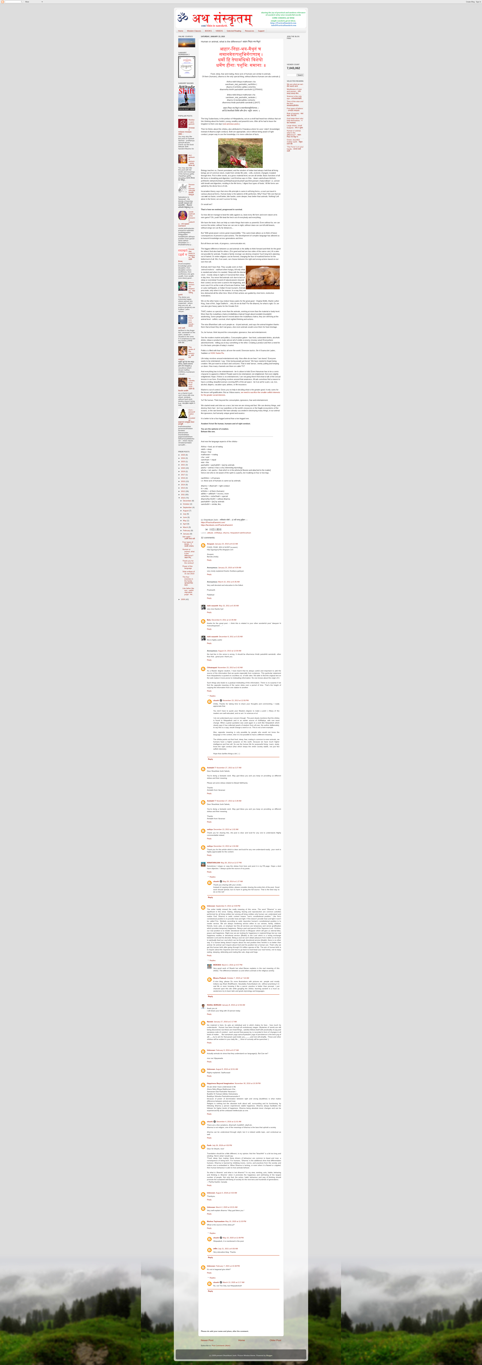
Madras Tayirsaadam (216, 1221)
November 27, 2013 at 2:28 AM (229, 801)
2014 (183, 485)
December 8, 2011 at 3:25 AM (231, 637)
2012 (183, 491)
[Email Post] (206, 529)
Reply (209, 560)
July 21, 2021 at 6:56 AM (228, 1249)
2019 (183, 471)
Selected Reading (234, 31)
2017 (183, 475)
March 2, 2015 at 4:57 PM (232, 965)
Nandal (210, 1022)
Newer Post (207, 1340)
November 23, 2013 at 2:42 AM (230, 667)
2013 (183, 488)
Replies (213, 696)
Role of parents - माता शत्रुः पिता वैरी (295, 115)
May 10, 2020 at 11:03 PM (235, 1221)
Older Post (275, 1340)
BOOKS (208, 31)
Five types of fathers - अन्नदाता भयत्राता (295, 109)
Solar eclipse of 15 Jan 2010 (189, 572)
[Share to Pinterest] (220, 529)
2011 (183, 495)
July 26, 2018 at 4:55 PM (222, 1145)
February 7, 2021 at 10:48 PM (228, 1266)
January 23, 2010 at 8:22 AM (226, 544)
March (186, 527)
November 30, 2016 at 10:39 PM (248, 1083)
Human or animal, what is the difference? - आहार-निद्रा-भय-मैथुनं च (294, 134)
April (185, 524)
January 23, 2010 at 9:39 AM (229, 568)
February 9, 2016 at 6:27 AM (227, 1050)
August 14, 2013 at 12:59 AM (229, 651)
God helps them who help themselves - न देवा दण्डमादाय (295, 121)
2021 (183, 465)
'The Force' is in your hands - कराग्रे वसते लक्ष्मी (295, 149)
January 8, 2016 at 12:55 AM (233, 1005)
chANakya (218, 533)
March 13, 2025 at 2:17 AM (233, 1282)
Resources (249, 31)
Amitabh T (211, 768)
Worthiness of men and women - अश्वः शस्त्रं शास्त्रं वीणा (294, 91)
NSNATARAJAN (213, 863)
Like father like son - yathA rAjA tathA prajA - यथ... (188, 591)
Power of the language (188, 567)
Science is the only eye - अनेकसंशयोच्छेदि (294, 97)
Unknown (211, 906)
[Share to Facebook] (218, 529)
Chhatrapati (212, 667)
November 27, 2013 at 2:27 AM (229, 768)
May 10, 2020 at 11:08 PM (233, 1238)
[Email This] (210, 529)
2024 (183, 458)
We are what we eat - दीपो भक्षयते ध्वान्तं (295, 85)
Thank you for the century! (188, 562)
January (186, 534)
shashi (216, 700)
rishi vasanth (212, 606)
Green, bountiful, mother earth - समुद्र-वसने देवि (295, 142)
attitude (210, 533)
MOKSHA (217, 965)
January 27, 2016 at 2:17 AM (225, 1022)
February (187, 530)
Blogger (269, 1355)
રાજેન (215, 1249)
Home (180, 31)
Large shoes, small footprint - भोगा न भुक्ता (295, 127)
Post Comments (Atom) (221, 1346)
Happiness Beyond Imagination (220, 1083)
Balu (209, 620)
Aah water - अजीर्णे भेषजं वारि (189, 538)
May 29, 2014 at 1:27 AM (233, 881)
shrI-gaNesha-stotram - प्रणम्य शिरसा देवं (192, 160)
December (187, 501)
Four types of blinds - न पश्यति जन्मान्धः (188, 544)
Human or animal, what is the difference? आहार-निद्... (188, 553)
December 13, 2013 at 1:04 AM (226, 846)
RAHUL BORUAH (214, 1005)
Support (261, 31)
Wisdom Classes (194, 31)
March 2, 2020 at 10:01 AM (226, 1207)
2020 (183, 468)
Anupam (210, 544)
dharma (226, 533)
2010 (183, 498)
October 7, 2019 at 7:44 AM (238, 978)
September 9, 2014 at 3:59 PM (228, 906)
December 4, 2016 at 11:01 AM (229, 1122)
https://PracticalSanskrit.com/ (213, 522)
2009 (183, 599)
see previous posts (231, 124)
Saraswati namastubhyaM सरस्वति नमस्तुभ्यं (192, 190)
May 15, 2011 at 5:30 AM (229, 606)
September (187, 507)
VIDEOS (219, 31)
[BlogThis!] (213, 529)
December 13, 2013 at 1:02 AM (226, 829)
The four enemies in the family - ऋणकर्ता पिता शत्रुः (188, 581)
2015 (183, 481)
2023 (183, 461)
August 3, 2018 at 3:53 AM (226, 1193)
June (185, 517)
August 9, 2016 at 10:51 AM (227, 1069)
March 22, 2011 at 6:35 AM (229, 582)
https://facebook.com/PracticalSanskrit (217, 525)
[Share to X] (215, 529)
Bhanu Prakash (219, 978)
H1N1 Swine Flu (217, 353)
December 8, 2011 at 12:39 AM (224, 620)
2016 (183, 478)
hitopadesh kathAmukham (240, 533)
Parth (209, 1145)
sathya (210, 829)
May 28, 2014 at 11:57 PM (231, 863)
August (186, 511)
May (185, 521)
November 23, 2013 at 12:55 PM (236, 700)
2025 (183, 455)
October (186, 504)
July (185, 514)
